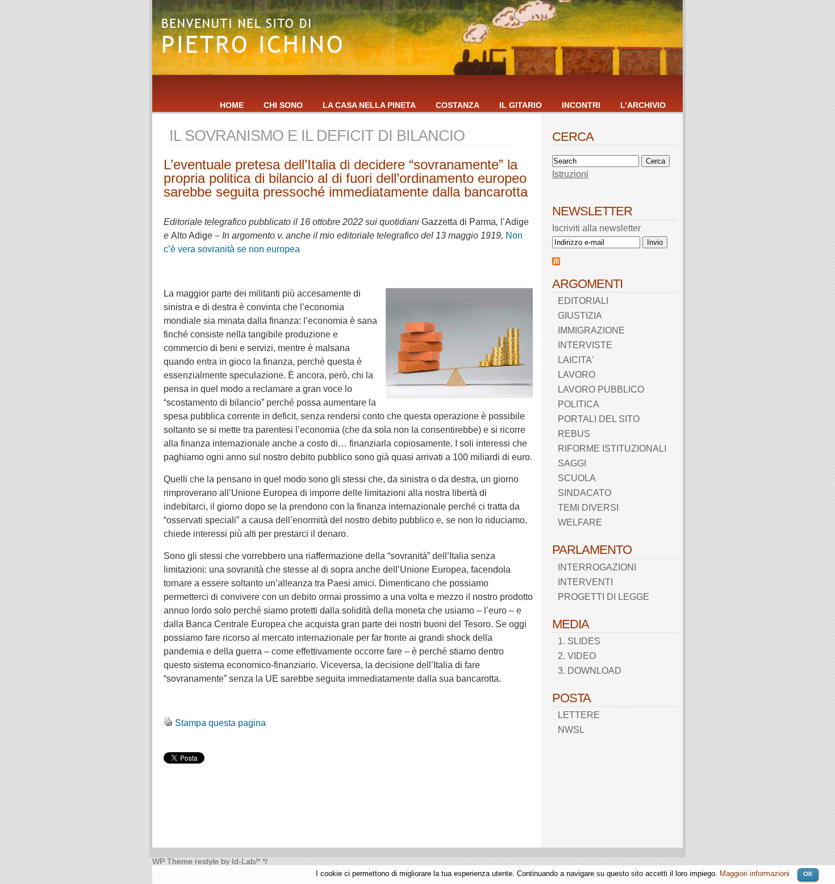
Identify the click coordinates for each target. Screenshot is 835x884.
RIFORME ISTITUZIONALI (612, 448)
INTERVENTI (585, 582)
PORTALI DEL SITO (599, 419)
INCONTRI (581, 105)
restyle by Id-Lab (225, 861)
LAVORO (576, 375)
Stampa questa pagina (220, 723)
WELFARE (580, 522)
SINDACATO (584, 493)
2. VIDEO (577, 656)
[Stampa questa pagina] (168, 723)
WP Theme (172, 861)
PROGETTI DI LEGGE (603, 597)
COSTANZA (457, 105)
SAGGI (572, 463)
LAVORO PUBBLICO (601, 389)
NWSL (571, 730)
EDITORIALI (583, 301)
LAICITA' (576, 360)
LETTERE (579, 715)
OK (808, 873)
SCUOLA (577, 478)
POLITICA (578, 404)
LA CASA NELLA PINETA (369, 105)
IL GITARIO (520, 105)
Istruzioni (570, 174)
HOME (232, 105)
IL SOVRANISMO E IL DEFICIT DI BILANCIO (317, 135)
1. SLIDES (579, 641)
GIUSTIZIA (580, 315)
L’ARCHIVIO (643, 105)
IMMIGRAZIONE (591, 330)
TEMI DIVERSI (588, 507)
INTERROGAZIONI (597, 567)
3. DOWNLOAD (589, 670)
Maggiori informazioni (755, 873)
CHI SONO (283, 105)
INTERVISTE (585, 345)
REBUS (574, 434)
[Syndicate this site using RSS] (556, 262)
